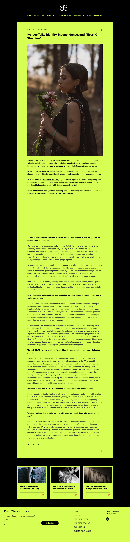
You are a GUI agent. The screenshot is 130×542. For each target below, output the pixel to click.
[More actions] (101, 30)
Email (6, 519)
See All (110, 462)
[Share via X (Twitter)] (33, 445)
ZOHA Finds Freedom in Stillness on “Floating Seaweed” (30, 487)
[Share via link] (38, 445)
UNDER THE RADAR (81, 523)
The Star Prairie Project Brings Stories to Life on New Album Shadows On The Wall (97, 487)
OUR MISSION (79, 527)
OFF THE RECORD (81, 519)
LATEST (77, 515)
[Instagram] (107, 519)
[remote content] (65, 215)
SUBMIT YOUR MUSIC (81, 531)
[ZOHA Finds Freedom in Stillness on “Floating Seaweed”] (32, 475)
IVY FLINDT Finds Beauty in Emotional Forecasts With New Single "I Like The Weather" (64, 487)
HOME (76, 511)
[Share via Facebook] (28, 445)
